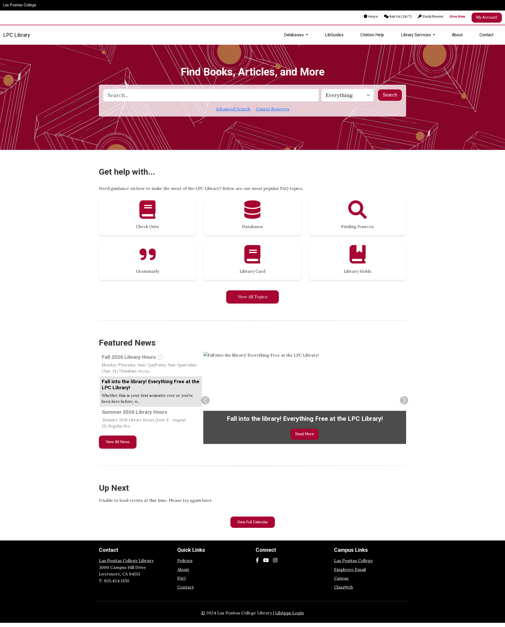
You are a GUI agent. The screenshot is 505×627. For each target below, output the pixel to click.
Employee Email (350, 569)
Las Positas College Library (126, 560)
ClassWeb (343, 587)
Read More (304, 434)
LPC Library (16, 35)
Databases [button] (294, 34)
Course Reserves (272, 109)
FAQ (181, 578)
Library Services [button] (416, 34)
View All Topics (252, 296)
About (457, 34)
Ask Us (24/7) (400, 16)
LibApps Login (289, 612)
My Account (486, 17)
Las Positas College (19, 5)
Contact (486, 34)
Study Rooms (432, 16)
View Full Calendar (252, 522)
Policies (185, 560)
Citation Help (372, 34)
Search (390, 95)
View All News (118, 442)
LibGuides (334, 34)
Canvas (341, 578)
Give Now (457, 16)
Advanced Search (233, 109)
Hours (372, 16)
